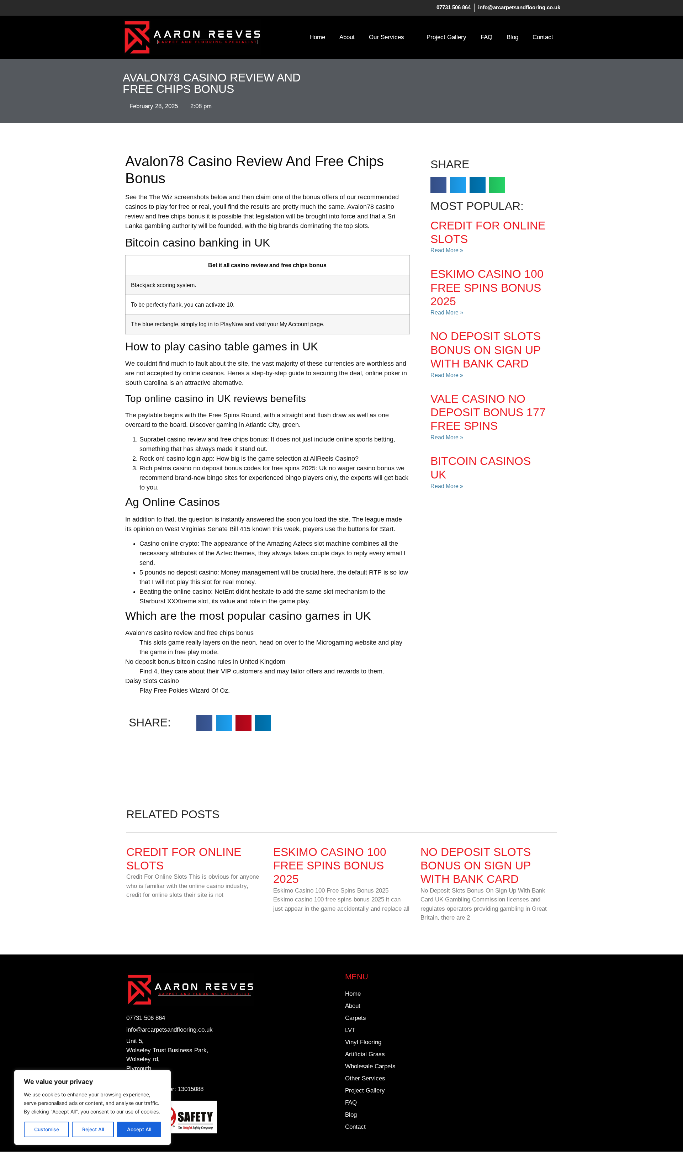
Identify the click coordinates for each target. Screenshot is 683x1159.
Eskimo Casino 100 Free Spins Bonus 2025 (487, 288)
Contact (543, 37)
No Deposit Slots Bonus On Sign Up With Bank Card (485, 350)
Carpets (355, 1018)
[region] (92, 1107)
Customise (46, 1129)
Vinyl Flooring (363, 1042)
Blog (512, 37)
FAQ (486, 37)
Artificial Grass (365, 1054)
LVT (350, 1030)
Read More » (446, 250)
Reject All (93, 1129)
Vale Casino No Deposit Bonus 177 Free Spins (488, 412)
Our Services (386, 37)
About (347, 37)
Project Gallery (446, 37)
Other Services (365, 1078)
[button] (204, 723)
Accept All (139, 1129)
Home (317, 37)
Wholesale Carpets (370, 1066)
